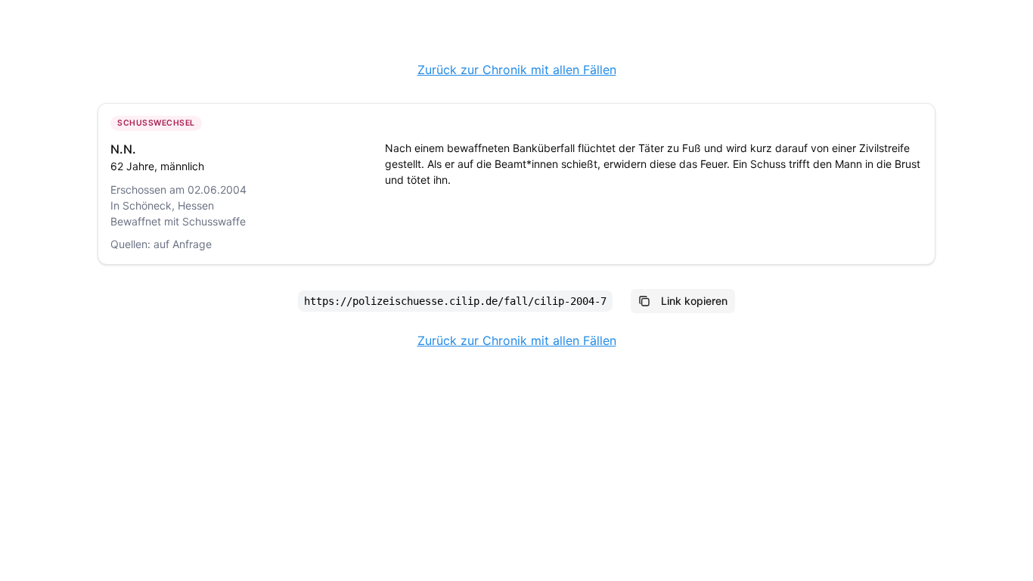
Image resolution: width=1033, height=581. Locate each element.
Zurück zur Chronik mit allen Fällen (516, 69)
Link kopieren (694, 300)
